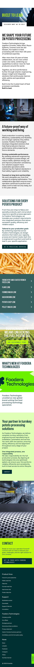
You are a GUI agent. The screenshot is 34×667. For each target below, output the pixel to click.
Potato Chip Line (8, 302)
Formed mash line (7, 586)
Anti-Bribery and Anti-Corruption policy (12, 635)
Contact (7, 472)
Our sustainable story (17, 342)
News (4, 639)
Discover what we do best (14, 24)
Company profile (6, 617)
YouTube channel (6, 657)
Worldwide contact (7, 600)
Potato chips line (6, 592)
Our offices (5, 620)
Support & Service (7, 606)
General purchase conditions (10, 626)
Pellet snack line (6, 580)
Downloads (5, 603)
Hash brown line (6, 589)
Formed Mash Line (9, 292)
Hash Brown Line (8, 297)
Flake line (4, 583)
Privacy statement (7, 629)
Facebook (4, 649)
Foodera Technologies (10, 614)
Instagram (5, 652)
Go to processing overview (15, 247)
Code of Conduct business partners (11, 632)
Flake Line (6, 287)
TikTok (3, 655)
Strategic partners (7, 623)
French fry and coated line (9, 577)
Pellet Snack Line (9, 306)
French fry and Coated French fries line (14, 281)
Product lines (7, 574)
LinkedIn (4, 646)
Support (5, 597)
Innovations (5, 609)
